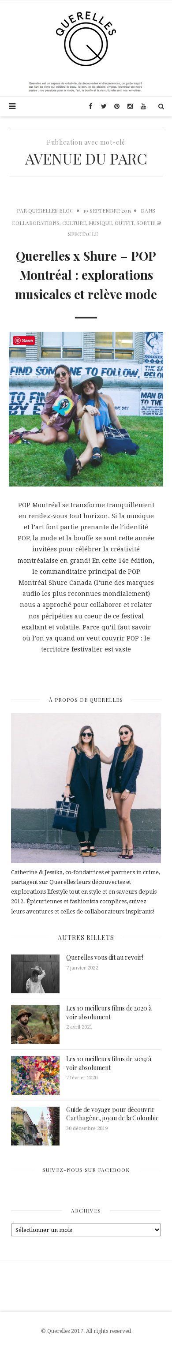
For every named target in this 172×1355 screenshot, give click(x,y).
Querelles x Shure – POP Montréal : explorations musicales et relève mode (86, 275)
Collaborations (35, 222)
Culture (74, 222)
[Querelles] (86, 38)
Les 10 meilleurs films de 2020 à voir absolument (109, 1012)
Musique (100, 222)
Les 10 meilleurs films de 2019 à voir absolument (108, 1063)
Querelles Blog (51, 210)
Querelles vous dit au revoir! (104, 957)
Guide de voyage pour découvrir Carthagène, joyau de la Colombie (112, 1114)
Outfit (124, 222)
